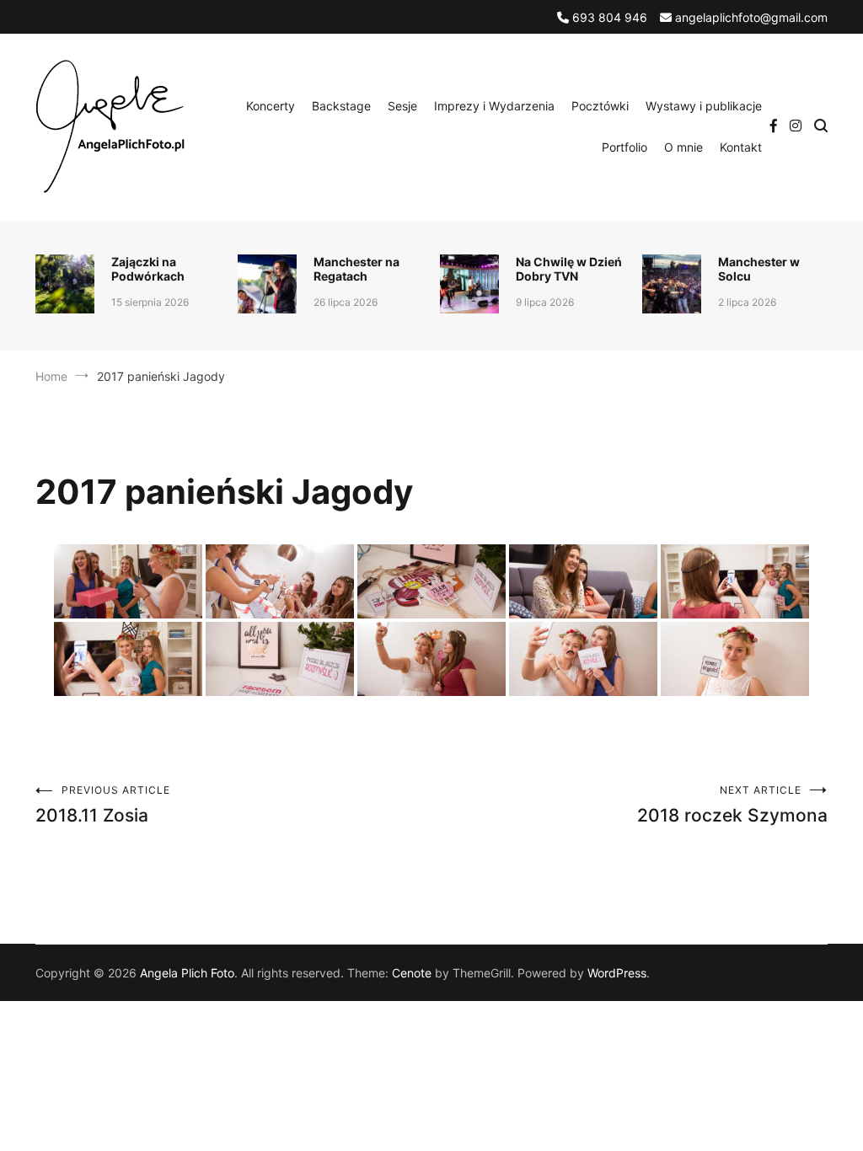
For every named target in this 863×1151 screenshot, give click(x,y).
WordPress (616, 973)
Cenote (412, 973)
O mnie (683, 147)
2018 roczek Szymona (732, 805)
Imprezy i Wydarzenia (494, 106)
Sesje (402, 106)
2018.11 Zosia (102, 805)
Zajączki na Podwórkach (148, 268)
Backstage (341, 106)
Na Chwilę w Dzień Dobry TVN (569, 268)
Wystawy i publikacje (704, 106)
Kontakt (741, 147)
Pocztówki (600, 106)
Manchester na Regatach (356, 268)
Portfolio (624, 147)
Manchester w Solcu (759, 268)
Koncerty (270, 106)
